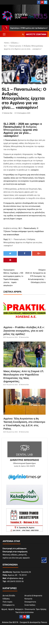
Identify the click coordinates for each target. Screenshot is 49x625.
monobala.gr (21, 157)
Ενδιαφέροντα (8, 605)
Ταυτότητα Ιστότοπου (24, 612)
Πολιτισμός (7, 602)
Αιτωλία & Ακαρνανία (33, 596)
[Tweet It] (10, 253)
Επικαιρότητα (30, 602)
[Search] (23, 34)
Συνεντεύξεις (29, 605)
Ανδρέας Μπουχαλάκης (20, 128)
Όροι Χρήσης (41, 609)
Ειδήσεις (6, 599)
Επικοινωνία (30, 609)
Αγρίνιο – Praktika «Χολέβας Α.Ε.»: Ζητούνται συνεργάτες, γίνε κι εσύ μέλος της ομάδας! (23, 330)
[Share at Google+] (39, 253)
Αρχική (4, 609)
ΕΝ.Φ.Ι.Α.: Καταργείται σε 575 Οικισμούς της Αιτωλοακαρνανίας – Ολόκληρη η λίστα (35, 276)
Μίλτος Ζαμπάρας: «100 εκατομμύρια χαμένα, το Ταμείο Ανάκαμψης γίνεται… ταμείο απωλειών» (13, 278)
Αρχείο (11, 609)
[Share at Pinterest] (10, 260)
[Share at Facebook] (24, 253)
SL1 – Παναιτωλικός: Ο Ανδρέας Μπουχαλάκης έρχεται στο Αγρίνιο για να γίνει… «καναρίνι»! (23, 242)
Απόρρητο (19, 609)
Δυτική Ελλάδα (9, 596)
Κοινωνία (28, 599)
